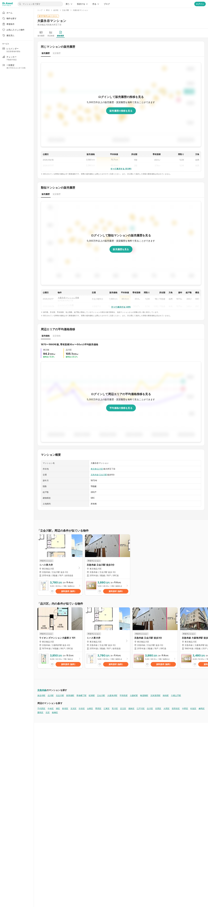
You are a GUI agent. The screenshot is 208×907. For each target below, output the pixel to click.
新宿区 (65, 708)
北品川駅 (60, 695)
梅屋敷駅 (144, 695)
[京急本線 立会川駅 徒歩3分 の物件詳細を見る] (107, 587)
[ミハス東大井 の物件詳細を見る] (59, 587)
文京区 (73, 708)
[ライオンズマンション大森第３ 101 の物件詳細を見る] (59, 660)
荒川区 (115, 708)
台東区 (90, 708)
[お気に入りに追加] (52, 591)
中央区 (51, 708)
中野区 (185, 708)
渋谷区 (82, 708)
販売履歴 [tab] (46, 53)
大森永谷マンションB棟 (68, 297)
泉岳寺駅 (41, 695)
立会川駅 (103, 474)
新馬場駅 (70, 695)
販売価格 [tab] (46, 335)
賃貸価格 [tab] (57, 335)
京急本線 (95, 474)
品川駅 (51, 695)
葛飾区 (131, 708)
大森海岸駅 (112, 695)
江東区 (107, 708)
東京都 (94, 469)
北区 (48, 712)
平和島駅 (124, 695)
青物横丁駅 (81, 695)
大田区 (166, 708)
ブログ (107, 4)
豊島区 (40, 712)
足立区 (123, 708)
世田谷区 (176, 708)
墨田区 (98, 708)
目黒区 (158, 708)
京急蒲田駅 (155, 695)
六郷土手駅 (176, 695)
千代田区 (41, 708)
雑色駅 (166, 695)
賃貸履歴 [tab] (57, 53)
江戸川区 (141, 708)
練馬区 (202, 708)
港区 (58, 708)
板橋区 (55, 712)
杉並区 (193, 708)
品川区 (100, 469)
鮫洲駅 (92, 695)
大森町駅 (134, 695)
